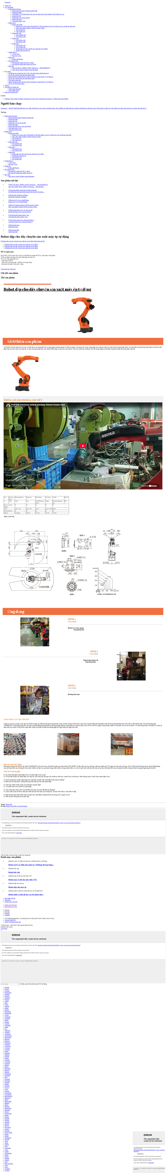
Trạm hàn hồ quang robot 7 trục (18, 217)
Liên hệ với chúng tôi (11, 92)
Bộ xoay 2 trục (16, 56)
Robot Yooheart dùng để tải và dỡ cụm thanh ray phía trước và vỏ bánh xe (30, 77)
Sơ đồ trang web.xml (11, 902)
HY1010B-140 (20, 47)
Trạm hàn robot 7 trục (18, 21)
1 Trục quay (16, 54)
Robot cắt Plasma (17, 59)
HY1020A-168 (20, 37)
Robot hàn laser (17, 19)
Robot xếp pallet (17, 24)
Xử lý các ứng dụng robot (16, 83)
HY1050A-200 (20, 42)
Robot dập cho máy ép (23, 50)
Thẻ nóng (7, 900)
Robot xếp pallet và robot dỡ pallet (16, 806)
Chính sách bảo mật (11, 905)
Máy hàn (11, 66)
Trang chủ (8, 5)
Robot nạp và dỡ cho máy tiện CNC (22, 880)
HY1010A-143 (20, 40)
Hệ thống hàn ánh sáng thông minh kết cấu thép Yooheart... (26, 192)
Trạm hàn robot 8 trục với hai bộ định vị (20, 222)
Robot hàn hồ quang (14, 9)
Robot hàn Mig (17, 12)
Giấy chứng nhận (13, 90)
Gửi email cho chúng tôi (8, 269)
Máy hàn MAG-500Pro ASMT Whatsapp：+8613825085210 (31, 68)
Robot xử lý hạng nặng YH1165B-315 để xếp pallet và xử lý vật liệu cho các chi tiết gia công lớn (45, 26)
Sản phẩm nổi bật (10, 898)
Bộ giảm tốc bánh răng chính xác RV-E (24, 64)
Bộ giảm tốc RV (13, 61)
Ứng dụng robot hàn (14, 80)
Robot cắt (11, 57)
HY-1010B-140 (21, 35)
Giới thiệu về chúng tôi (12, 87)
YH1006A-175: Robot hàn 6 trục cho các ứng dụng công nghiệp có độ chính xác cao (38, 14)
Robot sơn (15, 38)
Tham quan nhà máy (14, 89)
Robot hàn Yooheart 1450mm (17, 197)
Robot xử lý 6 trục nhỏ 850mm (17, 202)
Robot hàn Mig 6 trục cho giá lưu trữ (19, 126)
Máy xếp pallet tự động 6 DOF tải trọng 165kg (30, 28)
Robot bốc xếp (16, 33)
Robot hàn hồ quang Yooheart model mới (24, 11)
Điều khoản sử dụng (11, 907)
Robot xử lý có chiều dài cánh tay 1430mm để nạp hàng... (31, 865)
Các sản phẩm (9, 7)
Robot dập (15, 43)
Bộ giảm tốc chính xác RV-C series (23, 62)
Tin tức (7, 85)
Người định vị (12, 52)
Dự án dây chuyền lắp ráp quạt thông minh (21, 75)
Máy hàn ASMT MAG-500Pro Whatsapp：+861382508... (26, 187)
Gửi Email (4, 928)
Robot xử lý (12, 23)
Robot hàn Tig (16, 16)
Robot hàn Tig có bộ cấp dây (21, 18)
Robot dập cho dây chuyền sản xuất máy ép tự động (32, 49)
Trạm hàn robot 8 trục (15, 130)
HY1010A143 (20, 30)
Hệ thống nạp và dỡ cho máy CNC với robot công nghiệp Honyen (28, 73)
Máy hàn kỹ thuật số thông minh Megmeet (25, 70)
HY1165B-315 (20, 31)
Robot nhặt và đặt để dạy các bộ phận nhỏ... (26, 895)
